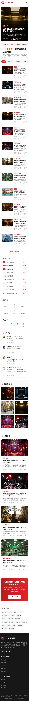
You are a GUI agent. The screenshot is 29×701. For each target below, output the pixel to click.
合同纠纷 (10, 619)
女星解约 (11, 615)
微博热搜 (4, 615)
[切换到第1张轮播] (11, 39)
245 (9, 342)
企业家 (8, 625)
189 (9, 352)
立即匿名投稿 (14, 597)
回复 (13, 342)
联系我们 (3, 688)
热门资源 (3, 671)
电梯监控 (20, 625)
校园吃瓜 (18, 61)
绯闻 (15, 612)
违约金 (4, 619)
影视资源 (17, 619)
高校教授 (4, 622)
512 (9, 375)
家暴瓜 (25, 61)
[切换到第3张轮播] (15, 39)
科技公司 (4, 628)
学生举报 (17, 622)
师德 (3, 625)
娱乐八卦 (10, 61)
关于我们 (3, 679)
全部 (4, 61)
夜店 (10, 612)
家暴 (14, 625)
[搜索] (22, 2)
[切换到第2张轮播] (14, 39)
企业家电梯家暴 (15, 44)
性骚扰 (11, 622)
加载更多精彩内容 (14, 251)
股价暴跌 (11, 628)
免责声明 (3, 682)
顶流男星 (4, 612)
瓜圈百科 (3, 668)
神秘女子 (21, 612)
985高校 (24, 622)
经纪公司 (18, 615)
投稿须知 (3, 685)
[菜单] (26, 2)
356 (9, 363)
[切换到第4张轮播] (17, 39)
